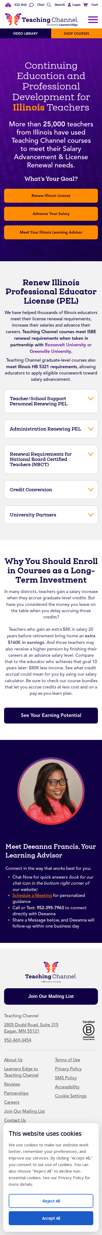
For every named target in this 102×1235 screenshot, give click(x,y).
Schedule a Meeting (32, 895)
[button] (73, 4)
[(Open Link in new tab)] (89, 1030)
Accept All (57, 1216)
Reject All (56, 1199)
